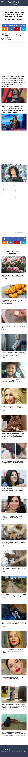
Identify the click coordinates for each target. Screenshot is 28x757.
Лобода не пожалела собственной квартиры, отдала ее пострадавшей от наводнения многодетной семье (12, 407)
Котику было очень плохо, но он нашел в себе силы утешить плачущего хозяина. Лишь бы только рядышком (12, 462)
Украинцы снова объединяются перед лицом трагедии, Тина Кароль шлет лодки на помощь (13, 651)
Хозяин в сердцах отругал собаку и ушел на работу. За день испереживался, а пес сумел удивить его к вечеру (13, 623)
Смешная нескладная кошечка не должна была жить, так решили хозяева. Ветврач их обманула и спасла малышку (13, 706)
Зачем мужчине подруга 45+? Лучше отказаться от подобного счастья (11, 380)
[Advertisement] (14, 59)
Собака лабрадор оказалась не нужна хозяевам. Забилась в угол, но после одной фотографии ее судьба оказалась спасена (13, 733)
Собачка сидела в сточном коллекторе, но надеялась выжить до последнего (13, 569)
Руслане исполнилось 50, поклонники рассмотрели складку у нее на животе (12, 489)
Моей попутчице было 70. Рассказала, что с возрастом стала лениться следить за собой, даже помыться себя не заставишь (13, 354)
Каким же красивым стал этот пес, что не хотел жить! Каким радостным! (13, 543)
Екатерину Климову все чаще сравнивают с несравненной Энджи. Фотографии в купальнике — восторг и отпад (13, 516)
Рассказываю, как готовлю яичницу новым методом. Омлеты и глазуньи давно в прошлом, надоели (13, 302)
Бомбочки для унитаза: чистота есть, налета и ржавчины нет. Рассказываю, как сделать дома (13, 326)
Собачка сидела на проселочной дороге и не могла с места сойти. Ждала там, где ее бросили (13, 596)
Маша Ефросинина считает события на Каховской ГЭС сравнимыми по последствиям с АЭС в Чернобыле (12, 678)
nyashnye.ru (14, 2)
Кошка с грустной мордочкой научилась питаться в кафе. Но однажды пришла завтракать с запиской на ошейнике (12, 435)
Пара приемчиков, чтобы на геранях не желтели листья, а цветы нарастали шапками (12, 277)
